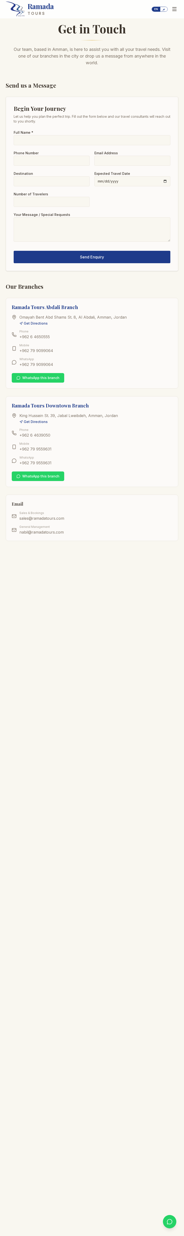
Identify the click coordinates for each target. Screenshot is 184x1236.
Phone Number (26, 153)
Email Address (106, 153)
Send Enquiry (92, 257)
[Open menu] (174, 9)
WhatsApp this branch (40, 378)
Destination (23, 173)
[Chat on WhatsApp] (169, 1221)
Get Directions (36, 323)
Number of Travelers (31, 194)
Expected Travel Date (112, 173)
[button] (160, 9)
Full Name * (23, 132)
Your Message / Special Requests (42, 215)
